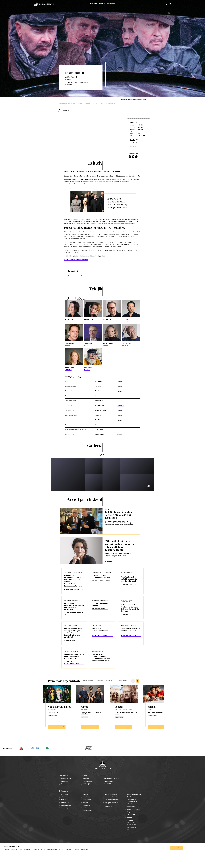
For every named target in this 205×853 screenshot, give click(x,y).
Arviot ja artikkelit (108, 104)
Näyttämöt (85, 794)
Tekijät (88, 104)
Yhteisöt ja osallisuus (111, 794)
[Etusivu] (102, 765)
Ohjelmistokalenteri (130, 99)
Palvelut (102, 3)
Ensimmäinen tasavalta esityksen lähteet (76, 259)
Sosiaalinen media (66, 805)
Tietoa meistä (111, 3)
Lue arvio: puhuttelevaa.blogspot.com (100, 634)
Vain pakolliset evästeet (192, 848)
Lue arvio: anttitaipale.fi (127, 584)
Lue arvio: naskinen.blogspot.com (73, 612)
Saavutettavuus (108, 781)
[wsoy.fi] (21, 748)
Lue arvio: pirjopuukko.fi (99, 608)
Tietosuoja (130, 820)
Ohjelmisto (93, 3)
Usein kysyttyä (131, 806)
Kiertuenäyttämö (87, 810)
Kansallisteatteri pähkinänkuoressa (132, 800)
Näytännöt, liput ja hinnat (66, 104)
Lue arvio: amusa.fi (69, 640)
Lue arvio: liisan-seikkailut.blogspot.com (71, 662)
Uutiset (63, 797)
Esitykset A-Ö (64, 781)
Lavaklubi (85, 808)
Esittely (80, 104)
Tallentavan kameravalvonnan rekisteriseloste (135, 823)
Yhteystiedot (130, 812)
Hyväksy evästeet (177, 848)
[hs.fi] (8, 748)
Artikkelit (63, 799)
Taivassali (85, 802)
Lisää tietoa (85, 849)
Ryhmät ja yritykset (88, 781)
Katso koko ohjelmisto (103, 680)
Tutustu (67, 322)
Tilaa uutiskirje (65, 808)
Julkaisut (129, 804)
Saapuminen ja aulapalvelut (111, 778)
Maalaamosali (86, 805)
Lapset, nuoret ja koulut (111, 797)
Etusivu (122, 99)
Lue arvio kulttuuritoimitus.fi (72, 589)
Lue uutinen (108, 529)
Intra (128, 830)
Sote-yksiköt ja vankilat (111, 799)
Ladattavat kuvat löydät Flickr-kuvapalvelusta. (102, 455)
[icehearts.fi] (88, 748)
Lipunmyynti (86, 778)
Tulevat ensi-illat (88, 680)
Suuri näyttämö (87, 797)
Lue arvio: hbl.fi (125, 614)
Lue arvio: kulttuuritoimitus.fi (101, 580)
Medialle (129, 817)
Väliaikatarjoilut (87, 784)
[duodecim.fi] (34, 748)
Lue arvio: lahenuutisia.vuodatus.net (128, 634)
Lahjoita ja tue (108, 806)
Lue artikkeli (109, 561)
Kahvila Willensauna (109, 784)
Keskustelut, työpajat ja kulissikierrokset (111, 803)
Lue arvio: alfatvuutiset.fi (99, 664)
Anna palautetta (131, 815)
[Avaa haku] (165, 3)
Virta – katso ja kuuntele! (67, 784)
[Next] (137, 681)
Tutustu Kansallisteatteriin (134, 794)
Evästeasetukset (131, 827)
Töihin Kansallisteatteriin (133, 809)
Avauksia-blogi (65, 802)
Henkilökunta (130, 797)
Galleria (95, 104)
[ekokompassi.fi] (50, 748)
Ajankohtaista (64, 794)
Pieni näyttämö (87, 799)
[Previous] (133, 681)
